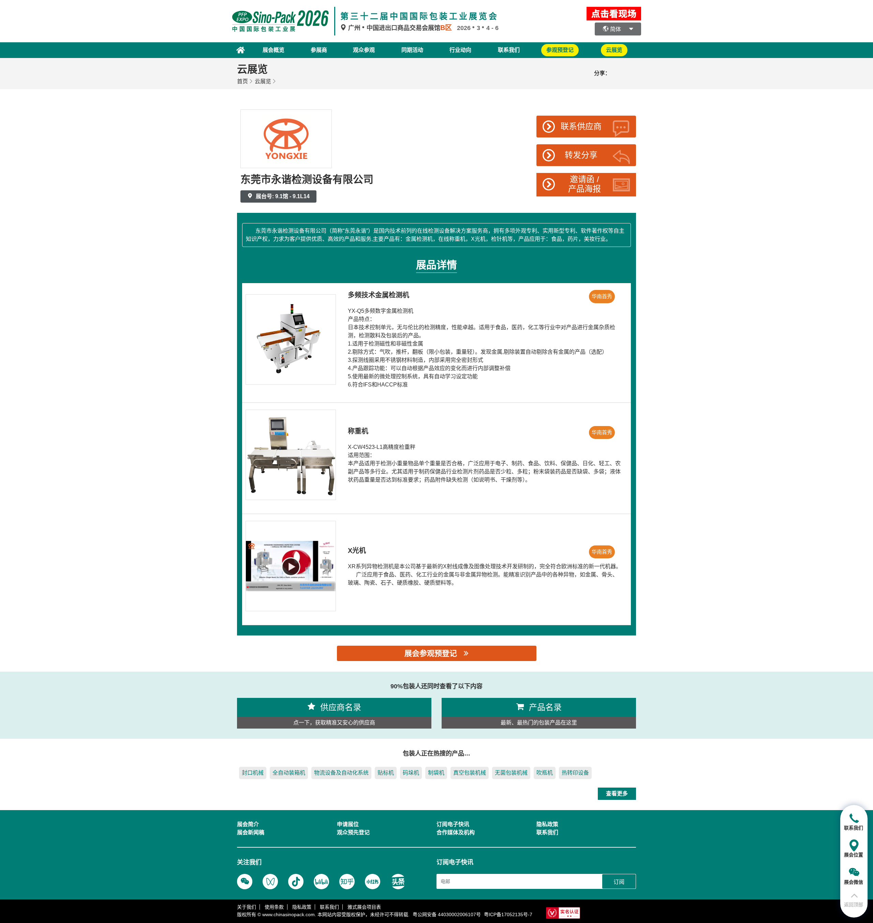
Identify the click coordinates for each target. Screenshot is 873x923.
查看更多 (617, 793)
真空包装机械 (469, 773)
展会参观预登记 (430, 653)
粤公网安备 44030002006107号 (447, 914)
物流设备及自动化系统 (341, 773)
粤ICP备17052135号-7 (508, 914)
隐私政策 (301, 907)
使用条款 (274, 907)
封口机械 (253, 773)
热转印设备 (575, 773)
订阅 (618, 882)
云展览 (263, 81)
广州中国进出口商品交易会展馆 (399, 28)
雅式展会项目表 (364, 907)
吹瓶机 (544, 773)
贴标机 (386, 773)
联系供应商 (581, 126)
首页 (242, 81)
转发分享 (581, 155)
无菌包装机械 (511, 773)
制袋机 (436, 773)
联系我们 (509, 50)
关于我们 (246, 907)
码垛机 (411, 773)
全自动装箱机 (288, 773)
